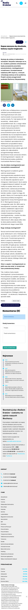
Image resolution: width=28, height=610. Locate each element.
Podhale (3, 509)
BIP (2, 521)
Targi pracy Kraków (6, 534)
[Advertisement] (14, 21)
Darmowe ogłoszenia (7, 556)
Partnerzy (3, 524)
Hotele (2, 541)
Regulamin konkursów (7, 517)
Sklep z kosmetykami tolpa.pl (9, 559)
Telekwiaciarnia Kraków (7, 536)
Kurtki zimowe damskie (7, 544)
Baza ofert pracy (5, 549)
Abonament (4, 519)
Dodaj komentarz (9, 347)
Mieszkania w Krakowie (7, 554)
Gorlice (3, 512)
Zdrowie (4, 52)
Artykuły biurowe (5, 546)
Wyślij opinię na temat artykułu (10, 305)
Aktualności (4, 36)
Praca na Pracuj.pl (6, 526)
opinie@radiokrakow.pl (14, 441)
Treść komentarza (9, 333)
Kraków (3, 499)
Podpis (6, 328)
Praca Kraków (5, 529)
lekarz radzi (16, 301)
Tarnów (3, 502)
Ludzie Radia (4, 514)
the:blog (3, 551)
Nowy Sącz (4, 507)
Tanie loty (3, 539)
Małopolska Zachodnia (7, 504)
